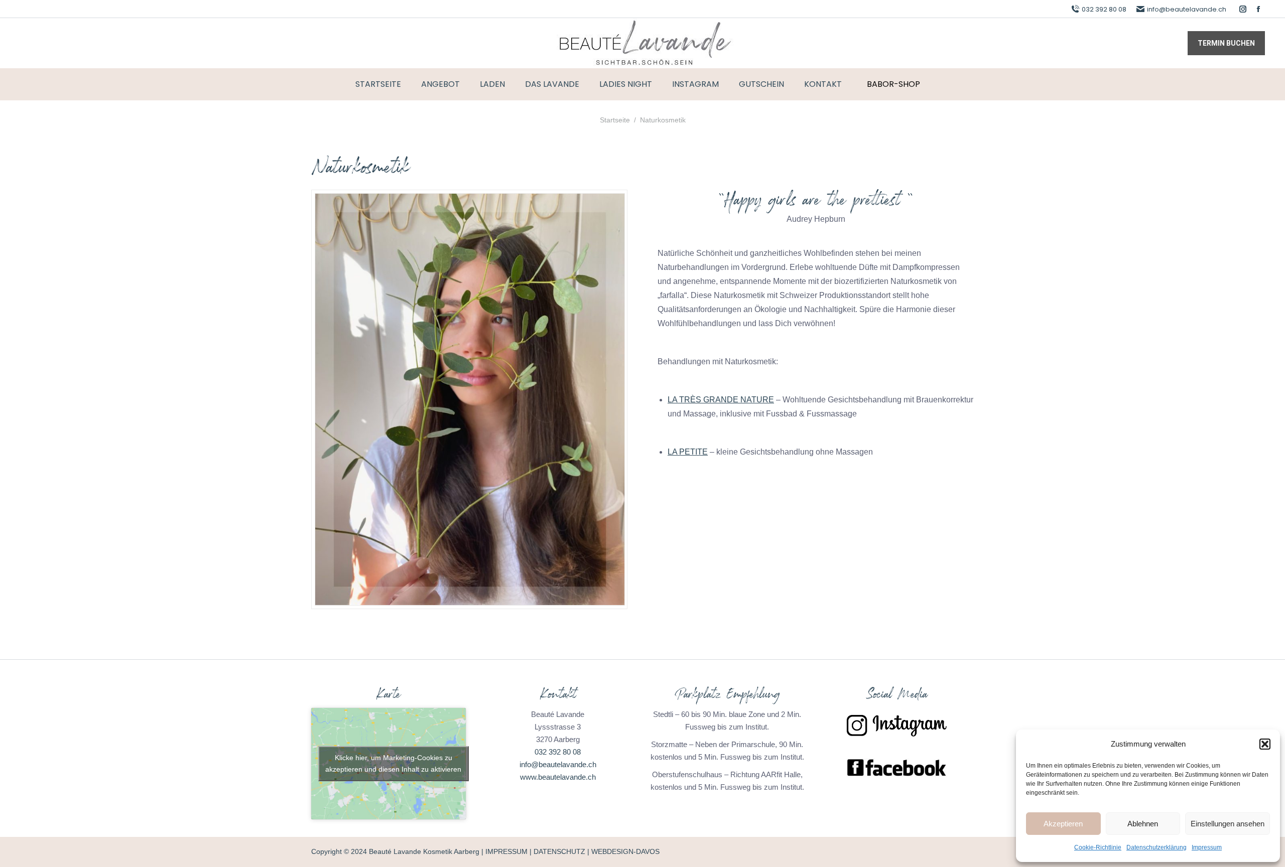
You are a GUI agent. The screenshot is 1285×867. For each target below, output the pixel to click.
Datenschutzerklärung (1156, 847)
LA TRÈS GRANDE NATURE (721, 399)
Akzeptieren (1063, 823)
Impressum (1207, 847)
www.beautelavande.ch (558, 777)
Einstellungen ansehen (1227, 823)
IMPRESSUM (506, 851)
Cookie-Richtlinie (1097, 847)
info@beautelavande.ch (1186, 9)
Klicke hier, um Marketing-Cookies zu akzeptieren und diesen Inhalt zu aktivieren (393, 763)
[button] (1265, 744)
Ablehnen (1142, 823)
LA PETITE (688, 452)
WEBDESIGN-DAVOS (625, 851)
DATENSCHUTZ (559, 851)
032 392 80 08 (1104, 9)
